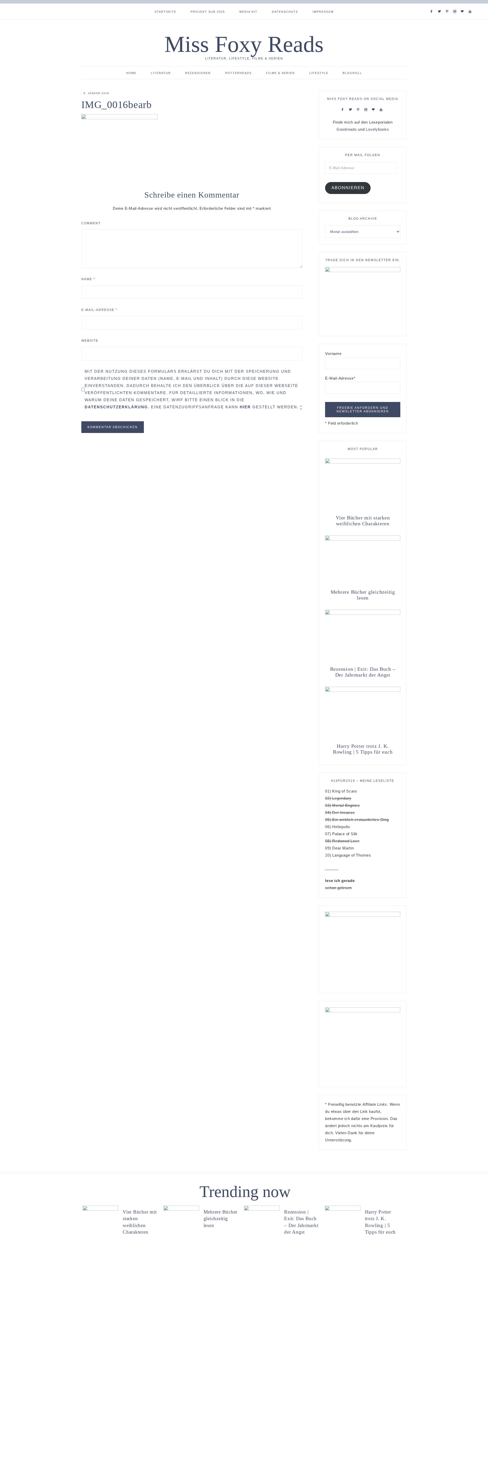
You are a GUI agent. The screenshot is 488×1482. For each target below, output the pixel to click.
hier (245, 407)
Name (88, 279)
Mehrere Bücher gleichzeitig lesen (363, 595)
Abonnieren (347, 187)
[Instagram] (456, 5)
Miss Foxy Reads (244, 44)
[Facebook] (432, 5)
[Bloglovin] (463, 5)
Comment (91, 223)
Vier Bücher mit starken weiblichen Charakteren (363, 520)
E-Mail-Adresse (99, 310)
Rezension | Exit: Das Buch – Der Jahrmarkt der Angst (362, 672)
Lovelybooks (377, 129)
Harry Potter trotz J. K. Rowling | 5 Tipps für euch (363, 749)
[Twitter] (440, 5)
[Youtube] (471, 5)
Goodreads (347, 129)
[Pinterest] (448, 5)
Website (89, 340)
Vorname (333, 353)
